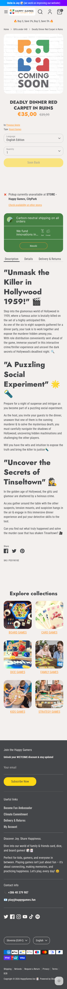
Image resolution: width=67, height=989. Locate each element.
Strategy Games (49, 712)
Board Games (15, 129)
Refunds (18, 969)
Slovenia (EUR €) (15, 940)
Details (28, 259)
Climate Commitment (16, 814)
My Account (10, 826)
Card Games (49, 632)
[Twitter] (6, 916)
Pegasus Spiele (13, 125)
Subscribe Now (20, 781)
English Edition (15, 140)
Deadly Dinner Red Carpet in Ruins (47, 29)
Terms (55, 969)
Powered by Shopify (49, 979)
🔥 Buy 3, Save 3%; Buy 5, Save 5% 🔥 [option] (33, 21)
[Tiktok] (31, 916)
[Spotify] (37, 916)
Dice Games (17, 672)
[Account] (50, 10)
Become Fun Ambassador (18, 807)
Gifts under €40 (20, 29)
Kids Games (17, 712)
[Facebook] (12, 916)
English (39, 940)
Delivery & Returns (50, 259)
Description (11, 259)
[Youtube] (25, 916)
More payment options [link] (33, 183)
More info (33, 246)
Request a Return (32, 969)
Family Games (49, 672)
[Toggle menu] (4, 12)
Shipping (8, 969)
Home (6, 29)
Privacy (46, 969)
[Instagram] (18, 916)
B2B (5, 973)
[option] (33, 64)
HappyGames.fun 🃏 (29, 979)
